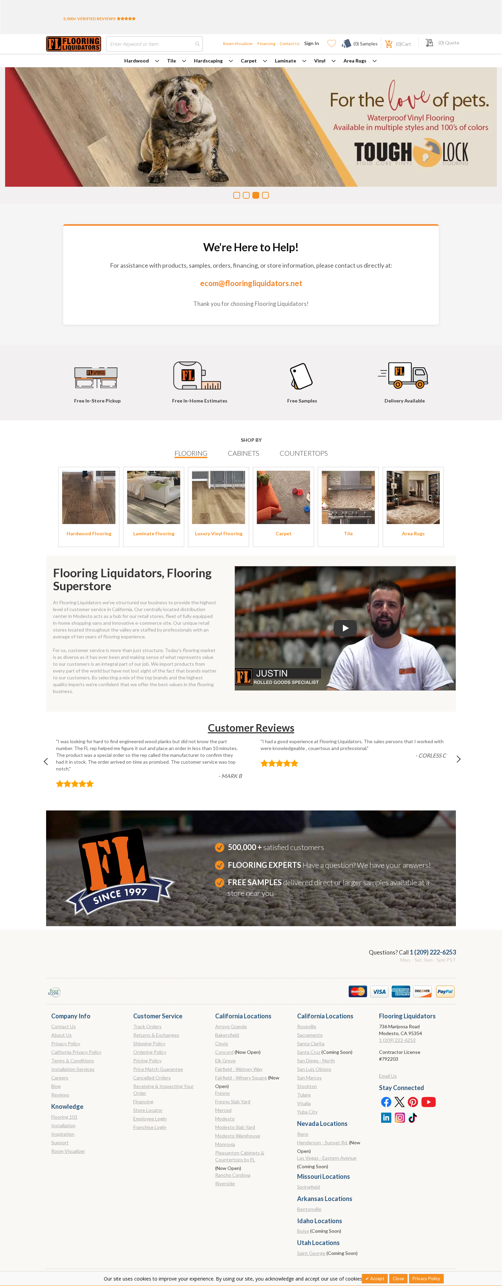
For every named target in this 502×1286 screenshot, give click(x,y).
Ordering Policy (149, 1052)
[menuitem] (142, 60)
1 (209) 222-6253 (433, 952)
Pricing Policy (147, 1060)
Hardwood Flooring (89, 533)
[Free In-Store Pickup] (97, 372)
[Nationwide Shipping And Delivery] (404, 372)
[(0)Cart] (385, 43)
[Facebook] (386, 1101)
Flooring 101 (64, 1117)
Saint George (311, 1253)
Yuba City (307, 1112)
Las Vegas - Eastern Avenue (327, 1158)
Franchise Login (149, 1127)
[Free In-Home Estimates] (199, 372)
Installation (63, 1125)
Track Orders (147, 1026)
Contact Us (290, 43)
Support (60, 1142)
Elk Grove (225, 1060)
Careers (59, 1077)
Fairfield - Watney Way (239, 1069)
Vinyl (319, 60)
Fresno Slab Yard (232, 1101)
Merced (223, 1110)
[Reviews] (126, 18)
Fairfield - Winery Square (241, 1077)
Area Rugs (355, 60)
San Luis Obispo (314, 1069)
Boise (303, 1231)
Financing (266, 43)
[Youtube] (428, 1101)
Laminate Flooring (154, 533)
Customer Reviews (251, 727)
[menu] (251, 60)
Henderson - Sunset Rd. (322, 1142)
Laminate (285, 60)
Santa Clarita (310, 1043)
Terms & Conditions (72, 1060)
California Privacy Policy (76, 1052)
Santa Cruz (308, 1052)
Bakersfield (227, 1035)
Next (453, 763)
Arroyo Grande (231, 1026)
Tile (171, 60)
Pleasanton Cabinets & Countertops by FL (239, 1156)
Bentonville (309, 1209)
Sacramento (310, 1035)
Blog (56, 1086)
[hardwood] (88, 497)
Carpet (249, 60)
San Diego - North (316, 1060)
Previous (49, 763)
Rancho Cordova (232, 1175)
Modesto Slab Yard (235, 1127)
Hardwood (136, 60)
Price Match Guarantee (158, 1069)
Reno (302, 1134)
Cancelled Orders (152, 1077)
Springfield (308, 1187)
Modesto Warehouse (237, 1136)
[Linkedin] (386, 1117)
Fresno (222, 1093)
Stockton (307, 1086)
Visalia (304, 1103)
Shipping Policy (149, 1043)
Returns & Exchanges (156, 1035)
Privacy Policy (65, 1043)
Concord (224, 1052)
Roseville (306, 1026)
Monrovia (225, 1144)
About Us (61, 1035)
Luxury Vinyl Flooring (218, 533)
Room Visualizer (238, 43)
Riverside (225, 1183)
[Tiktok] (413, 1117)
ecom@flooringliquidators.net (251, 283)
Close (398, 1278)
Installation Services (73, 1069)
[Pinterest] (413, 1101)
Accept (376, 1278)
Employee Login (150, 1118)
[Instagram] (399, 1117)
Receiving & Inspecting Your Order (163, 1089)
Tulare (304, 1095)
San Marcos (309, 1077)
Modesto (225, 1118)
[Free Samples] (302, 372)
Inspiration (62, 1134)
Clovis (221, 1043)
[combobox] (154, 44)
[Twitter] (399, 1101)
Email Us (388, 1076)
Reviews (60, 1095)
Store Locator (148, 1110)
